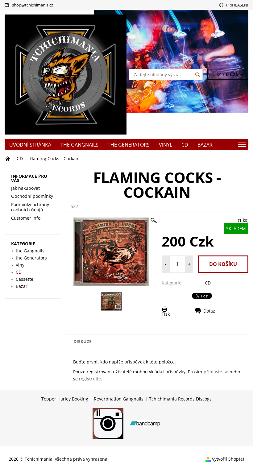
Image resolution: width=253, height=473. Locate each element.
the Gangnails (79, 144)
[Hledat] (198, 74)
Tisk (166, 314)
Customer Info (25, 218)
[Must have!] (8, 158)
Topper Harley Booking (64, 399)
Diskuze (82, 341)
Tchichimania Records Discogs (180, 399)
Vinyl (165, 144)
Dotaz (209, 311)
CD (184, 144)
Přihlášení (237, 5)
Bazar (205, 144)
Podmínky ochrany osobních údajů (30, 207)
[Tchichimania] (65, 74)
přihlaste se (216, 372)
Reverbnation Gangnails (118, 399)
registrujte (90, 379)
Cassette (24, 279)
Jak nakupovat (25, 188)
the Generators (129, 144)
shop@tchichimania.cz (32, 5)
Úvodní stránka (30, 144)
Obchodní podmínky (32, 196)
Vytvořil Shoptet (228, 459)
